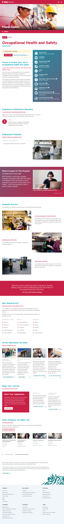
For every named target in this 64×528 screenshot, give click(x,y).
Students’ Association (26, 510)
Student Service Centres (27, 512)
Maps (3, 497)
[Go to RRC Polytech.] (2, 454)
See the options (53, 409)
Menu (6, 31)
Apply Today (8, 55)
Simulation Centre (6, 516)
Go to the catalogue (55, 375)
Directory (44, 508)
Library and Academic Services (28, 508)
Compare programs (8, 430)
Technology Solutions (46, 497)
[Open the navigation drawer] (61, 2)
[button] (57, 193)
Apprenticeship (5, 507)
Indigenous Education (6, 510)
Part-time (10, 37)
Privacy (44, 510)
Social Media (5, 501)
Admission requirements (20, 55)
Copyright (24, 490)
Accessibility (45, 507)
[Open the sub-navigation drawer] (2, 32)
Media (3, 499)
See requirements (8, 377)
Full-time (4, 37)
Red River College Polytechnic (8, 2)
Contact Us (4, 490)
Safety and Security (46, 514)
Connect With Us (38, 406)
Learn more (21, 377)
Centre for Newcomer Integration (9, 508)
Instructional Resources (27, 494)
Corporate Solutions (46, 494)
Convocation (25, 507)
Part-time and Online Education (8, 514)
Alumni (43, 490)
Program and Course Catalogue (48, 512)
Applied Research (46, 492)
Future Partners (45, 496)
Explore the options (39, 375)
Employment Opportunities (7, 494)
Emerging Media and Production (29, 492)
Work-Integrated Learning (7, 517)
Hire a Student (5, 496)
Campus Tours (5, 492)
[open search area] (58, 2)
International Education (7, 512)
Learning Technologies (27, 496)
